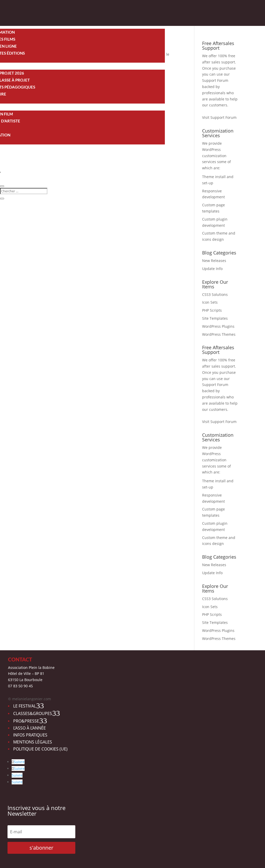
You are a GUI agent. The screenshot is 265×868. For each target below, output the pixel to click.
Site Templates (215, 318)
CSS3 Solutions (215, 294)
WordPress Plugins (218, 326)
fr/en (8, 172)
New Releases (214, 260)
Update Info (212, 268)
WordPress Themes (218, 334)
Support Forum (215, 80)
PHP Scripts (212, 310)
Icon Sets (210, 302)
